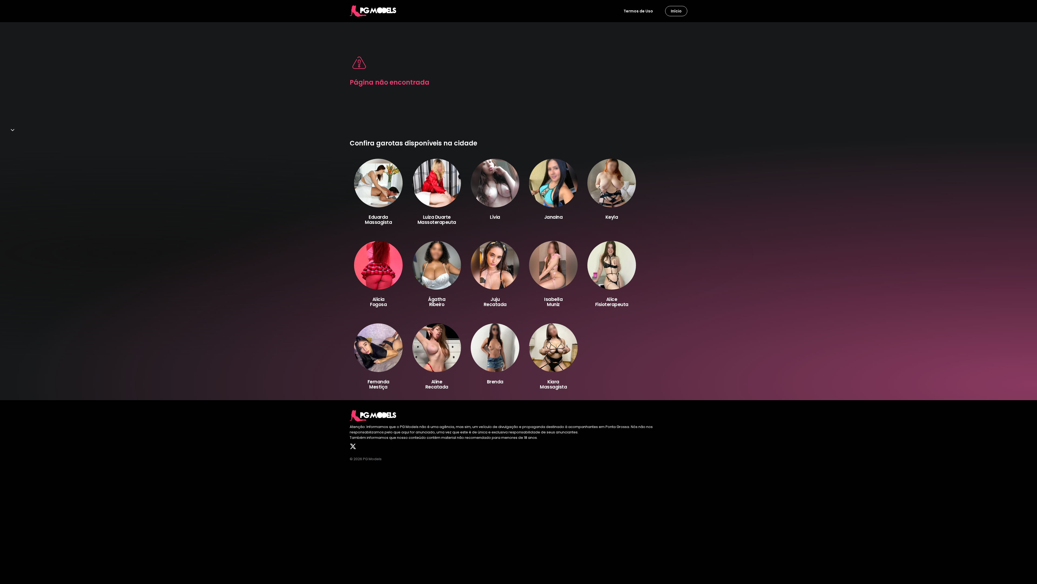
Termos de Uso (638, 11)
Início (676, 11)
